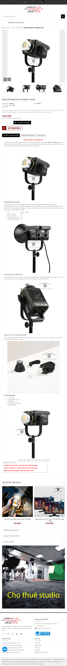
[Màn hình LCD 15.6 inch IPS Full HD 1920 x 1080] (49, 501)
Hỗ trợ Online (8, 542)
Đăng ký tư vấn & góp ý (11, 536)
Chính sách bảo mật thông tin (11, 652)
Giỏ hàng (37, 650)
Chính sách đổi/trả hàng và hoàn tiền (13, 650)
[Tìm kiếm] (63, 16)
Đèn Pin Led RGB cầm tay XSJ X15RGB (17, 519)
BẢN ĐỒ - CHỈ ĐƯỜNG (41, 652)
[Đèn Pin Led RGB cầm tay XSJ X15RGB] (17, 501)
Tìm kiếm (37, 643)
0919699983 (14, 128)
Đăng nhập (38, 645)
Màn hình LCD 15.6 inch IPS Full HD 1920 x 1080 (49, 520)
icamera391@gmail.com (44, 628)
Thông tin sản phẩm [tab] (10, 135)
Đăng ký (37, 648)
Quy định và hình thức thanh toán (12, 645)
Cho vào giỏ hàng (24, 122)
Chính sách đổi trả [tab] (28, 135)
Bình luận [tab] (41, 135)
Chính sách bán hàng (11, 530)
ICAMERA (40, 664)
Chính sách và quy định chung (11, 643)
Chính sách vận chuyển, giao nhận (12, 648)
